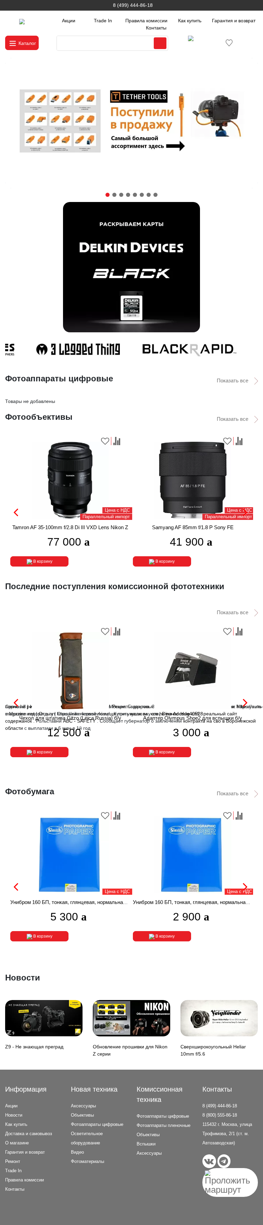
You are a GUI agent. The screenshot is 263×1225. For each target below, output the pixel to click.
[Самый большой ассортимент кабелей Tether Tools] (131, 123)
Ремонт (12, 1161)
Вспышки (146, 1143)
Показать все (233, 380)
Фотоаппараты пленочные (163, 1125)
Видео (77, 1152)
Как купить (189, 20)
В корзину (42, 561)
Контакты (156, 28)
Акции (68, 20)
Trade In (103, 20)
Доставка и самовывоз (28, 1133)
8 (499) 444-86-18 (133, 5)
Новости (13, 1115)
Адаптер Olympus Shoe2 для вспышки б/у (192, 718)
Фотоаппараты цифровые (97, 1124)
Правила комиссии (146, 20)
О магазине (17, 1142)
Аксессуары (83, 1105)
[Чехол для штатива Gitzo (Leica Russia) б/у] (70, 670)
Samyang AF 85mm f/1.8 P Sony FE (193, 527)
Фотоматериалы (87, 1161)
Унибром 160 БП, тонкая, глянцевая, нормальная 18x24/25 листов (87, 902)
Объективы (82, 1115)
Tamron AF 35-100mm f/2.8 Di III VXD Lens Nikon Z (70, 527)
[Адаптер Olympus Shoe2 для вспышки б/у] (193, 670)
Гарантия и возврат (233, 20)
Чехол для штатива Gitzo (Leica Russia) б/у (70, 718)
